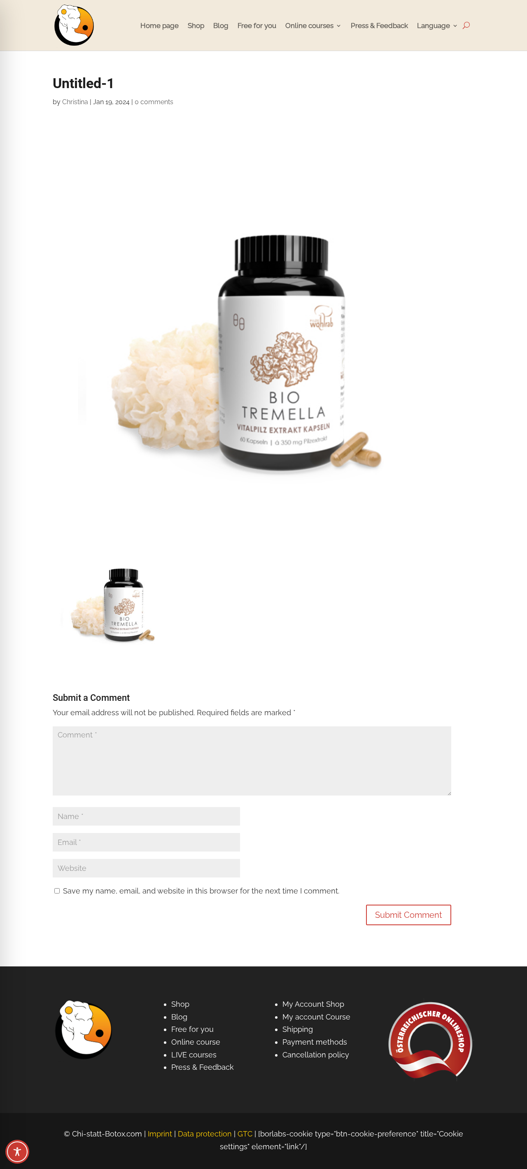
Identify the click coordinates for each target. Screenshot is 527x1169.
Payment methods (314, 1042)
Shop (196, 25)
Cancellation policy (315, 1054)
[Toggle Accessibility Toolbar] (17, 1152)
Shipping (297, 1029)
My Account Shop (313, 1004)
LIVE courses (194, 1054)
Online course (195, 1042)
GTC (245, 1133)
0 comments (154, 102)
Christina (75, 102)
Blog (221, 25)
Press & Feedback (379, 25)
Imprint (160, 1133)
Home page (159, 25)
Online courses (309, 25)
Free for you (257, 25)
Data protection (205, 1133)
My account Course (316, 1017)
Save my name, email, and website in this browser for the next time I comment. (201, 891)
